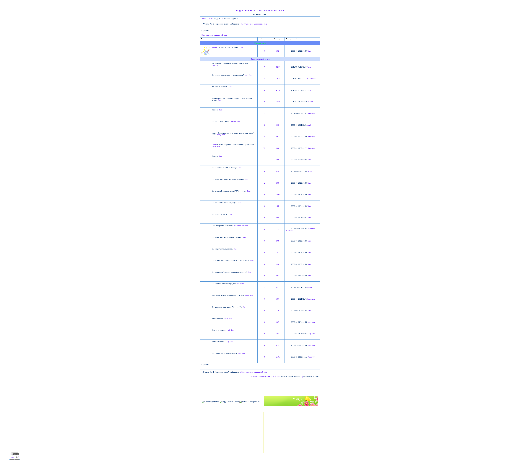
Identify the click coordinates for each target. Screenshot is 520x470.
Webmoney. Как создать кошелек (224, 353)
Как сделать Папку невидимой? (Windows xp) (229, 191)
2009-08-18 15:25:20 (299, 194)
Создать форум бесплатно (291, 376)
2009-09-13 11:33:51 (299, 125)
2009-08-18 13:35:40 (299, 51)
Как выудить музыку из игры (222, 249)
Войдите (217, 18)
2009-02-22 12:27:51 (299, 357)
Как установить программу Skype (224, 202)
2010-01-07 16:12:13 (299, 102)
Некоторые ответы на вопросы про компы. (228, 295)
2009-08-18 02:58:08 (299, 276)
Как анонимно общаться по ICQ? (224, 168)
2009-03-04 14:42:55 (299, 322)
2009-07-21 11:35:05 (299, 287)
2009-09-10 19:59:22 (299, 148)
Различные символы (219, 86)
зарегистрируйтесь (231, 18)
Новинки (215, 110)
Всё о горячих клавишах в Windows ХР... (227, 307)
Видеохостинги (217, 318)
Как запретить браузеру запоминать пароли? (229, 272)
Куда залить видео (219, 330)
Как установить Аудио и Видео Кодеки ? (227, 237)
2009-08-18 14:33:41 (299, 218)
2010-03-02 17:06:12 (299, 90)
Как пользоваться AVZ (220, 214)
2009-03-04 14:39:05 (299, 334)
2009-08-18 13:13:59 (299, 264)
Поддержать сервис (310, 376)
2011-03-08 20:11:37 (298, 78)
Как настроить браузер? (221, 121)
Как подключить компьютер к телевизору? (228, 75)
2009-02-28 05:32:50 (299, 345)
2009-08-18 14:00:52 (299, 228)
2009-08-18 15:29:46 (299, 183)
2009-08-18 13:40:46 (299, 241)
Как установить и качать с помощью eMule (228, 179)
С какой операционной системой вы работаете (235, 145)
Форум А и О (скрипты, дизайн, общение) (221, 24)
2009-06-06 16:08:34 (299, 310)
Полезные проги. (218, 342)
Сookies (215, 156)
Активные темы (259, 14)
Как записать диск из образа (228, 47)
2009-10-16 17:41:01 (299, 113)
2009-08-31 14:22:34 (299, 160)
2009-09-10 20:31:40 (299, 136)
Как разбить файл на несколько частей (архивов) (230, 260)
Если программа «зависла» (222, 226)
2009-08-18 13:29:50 (299, 252)
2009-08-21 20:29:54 (299, 171)
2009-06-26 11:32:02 (299, 299)
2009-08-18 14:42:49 (299, 206)
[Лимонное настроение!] (249, 402)
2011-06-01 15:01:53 (299, 67)
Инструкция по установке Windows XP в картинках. (231, 63)
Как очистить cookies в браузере (224, 284)
